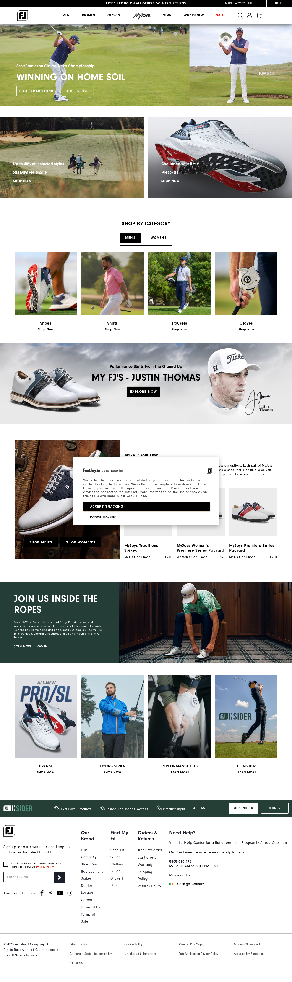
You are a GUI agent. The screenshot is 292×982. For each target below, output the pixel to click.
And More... (203, 808)
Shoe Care (90, 864)
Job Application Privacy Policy (198, 954)
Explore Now (143, 392)
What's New (194, 15)
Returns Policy (149, 886)
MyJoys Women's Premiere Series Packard (200, 548)
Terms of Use (92, 907)
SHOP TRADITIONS (36, 91)
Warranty (145, 865)
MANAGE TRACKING (103, 516)
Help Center (194, 843)
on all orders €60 (133, 3)
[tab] (258, 15)
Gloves (113, 15)
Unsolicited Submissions (140, 954)
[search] (240, 15)
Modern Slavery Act (247, 944)
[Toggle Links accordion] (92, 835)
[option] (251, 523)
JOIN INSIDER (243, 808)
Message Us (179, 875)
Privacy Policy (44, 866)
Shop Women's (81, 542)
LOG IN (41, 646)
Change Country (190, 884)
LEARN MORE (179, 772)
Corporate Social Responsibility (91, 954)
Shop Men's (40, 542)
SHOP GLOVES (78, 91)
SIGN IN (275, 808)
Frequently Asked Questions (265, 843)
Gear (167, 15)
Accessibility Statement (249, 954)
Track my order (150, 850)
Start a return (149, 857)
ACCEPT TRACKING (106, 506)
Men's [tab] (130, 238)
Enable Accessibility (239, 3)
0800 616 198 (180, 861)
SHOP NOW (22, 181)
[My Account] (249, 15)
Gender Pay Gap (190, 944)
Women (88, 15)
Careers (87, 900)
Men (66, 15)
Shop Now (46, 329)
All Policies (77, 963)
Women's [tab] (159, 238)
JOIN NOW (22, 646)
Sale (220, 15)
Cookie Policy (133, 944)
